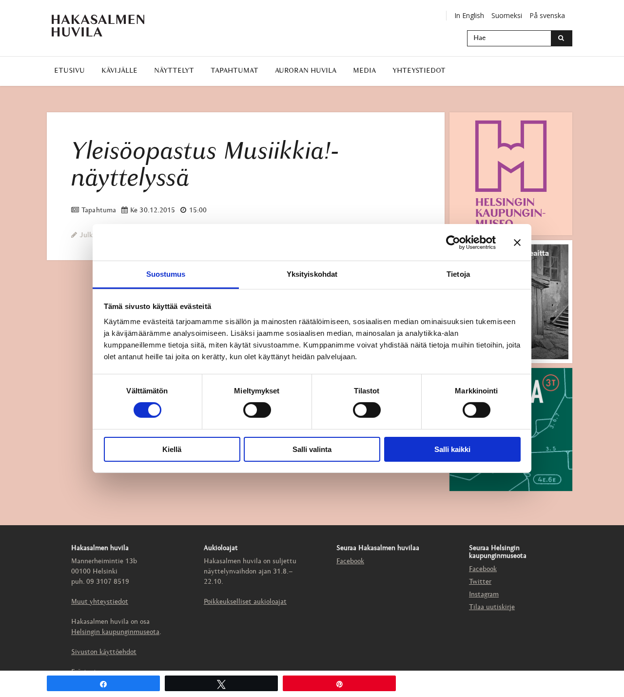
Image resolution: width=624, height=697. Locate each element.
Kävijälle (119, 71)
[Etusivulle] (98, 26)
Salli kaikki (452, 449)
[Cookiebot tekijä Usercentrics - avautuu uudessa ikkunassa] (453, 242)
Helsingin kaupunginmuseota (115, 632)
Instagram (484, 594)
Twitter (480, 582)
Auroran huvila (305, 71)
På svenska (547, 15)
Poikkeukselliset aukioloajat (245, 602)
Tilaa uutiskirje (492, 607)
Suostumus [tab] (166, 274)
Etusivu (69, 71)
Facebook (350, 561)
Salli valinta (312, 449)
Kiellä (171, 449)
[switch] (257, 410)
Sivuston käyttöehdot (103, 652)
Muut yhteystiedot (99, 602)
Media (364, 71)
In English (469, 15)
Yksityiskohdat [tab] (312, 274)
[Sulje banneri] (517, 242)
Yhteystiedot (419, 71)
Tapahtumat (234, 71)
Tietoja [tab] (458, 274)
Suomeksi (506, 15)
